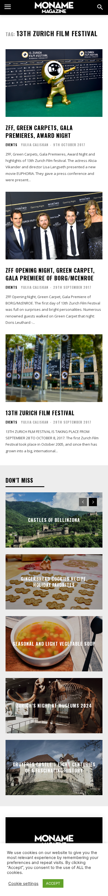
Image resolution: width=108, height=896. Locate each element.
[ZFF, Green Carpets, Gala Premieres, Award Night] (54, 83)
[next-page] (93, 502)
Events (11, 144)
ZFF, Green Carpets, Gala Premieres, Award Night (39, 132)
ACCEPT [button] (53, 883)
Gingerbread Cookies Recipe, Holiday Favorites (54, 582)
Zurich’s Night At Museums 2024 (54, 705)
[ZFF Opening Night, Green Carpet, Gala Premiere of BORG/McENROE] (54, 225)
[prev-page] (83, 502)
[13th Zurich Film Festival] (54, 368)
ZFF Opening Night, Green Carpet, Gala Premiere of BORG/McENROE (50, 274)
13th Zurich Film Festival (40, 413)
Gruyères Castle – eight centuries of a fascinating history (54, 767)
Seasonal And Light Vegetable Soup (54, 643)
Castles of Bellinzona (54, 520)
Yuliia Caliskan (34, 144)
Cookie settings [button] (23, 883)
